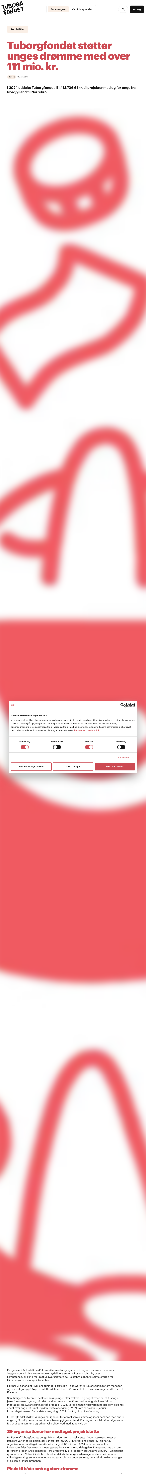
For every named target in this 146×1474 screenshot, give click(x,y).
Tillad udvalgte (73, 766)
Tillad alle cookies (115, 766)
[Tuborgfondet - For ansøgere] (13, 9)
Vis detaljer (123, 757)
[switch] (57, 747)
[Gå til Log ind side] (123, 9)
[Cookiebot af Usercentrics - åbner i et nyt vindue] (122, 705)
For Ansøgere (58, 9)
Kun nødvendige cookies (31, 766)
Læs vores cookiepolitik (87, 730)
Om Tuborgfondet (82, 9)
